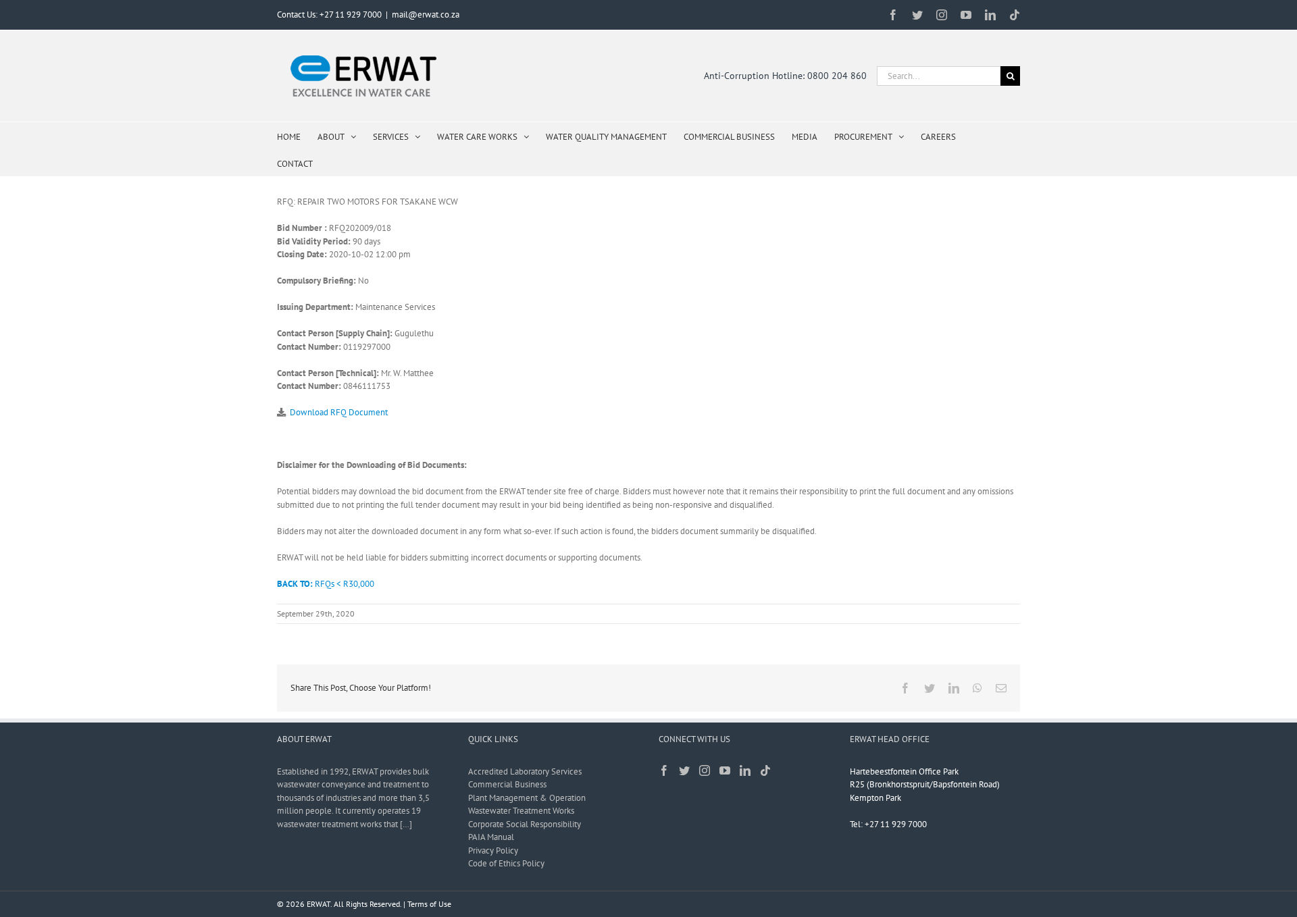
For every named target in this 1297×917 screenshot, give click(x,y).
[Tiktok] (765, 770)
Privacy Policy (493, 850)
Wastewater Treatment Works (521, 810)
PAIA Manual (491, 837)
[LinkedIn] (745, 770)
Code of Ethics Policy (506, 863)
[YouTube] (724, 770)
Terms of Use (429, 904)
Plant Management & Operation (527, 798)
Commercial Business (507, 784)
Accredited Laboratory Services (525, 771)
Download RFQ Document (339, 412)
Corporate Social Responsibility (524, 824)
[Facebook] (664, 770)
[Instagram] (704, 770)
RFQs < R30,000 (325, 584)
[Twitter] (684, 770)
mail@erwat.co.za (425, 14)
